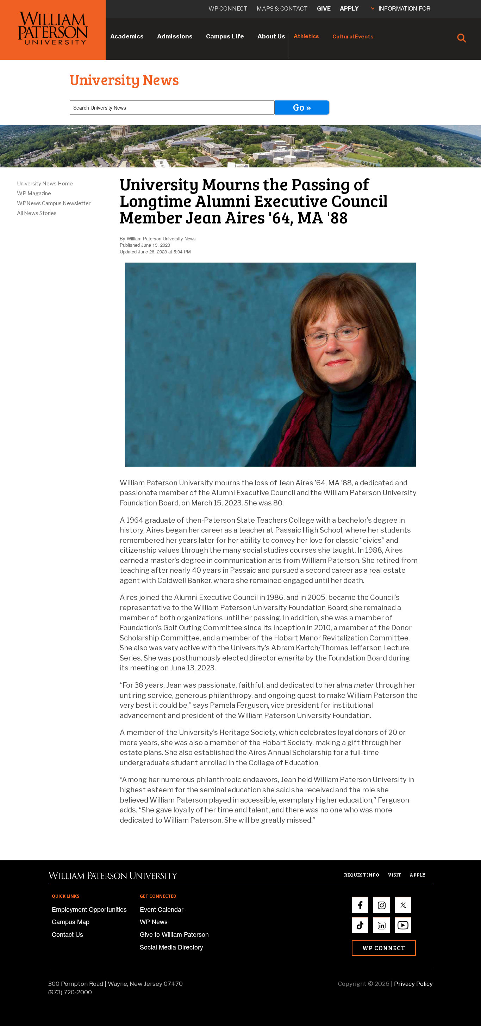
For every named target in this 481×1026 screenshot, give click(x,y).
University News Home (45, 183)
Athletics (306, 36)
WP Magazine (34, 193)
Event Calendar (161, 909)
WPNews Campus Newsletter (53, 203)
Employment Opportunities (89, 909)
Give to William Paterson (174, 934)
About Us (271, 36)
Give (324, 8)
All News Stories (37, 213)
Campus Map (70, 921)
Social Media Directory (171, 946)
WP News (154, 921)
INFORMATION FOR (405, 8)
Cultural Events (353, 36)
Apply (349, 8)
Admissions (175, 36)
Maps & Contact (282, 8)
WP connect (228, 8)
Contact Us (67, 934)
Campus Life (225, 36)
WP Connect (383, 948)
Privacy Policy (413, 983)
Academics (127, 36)
